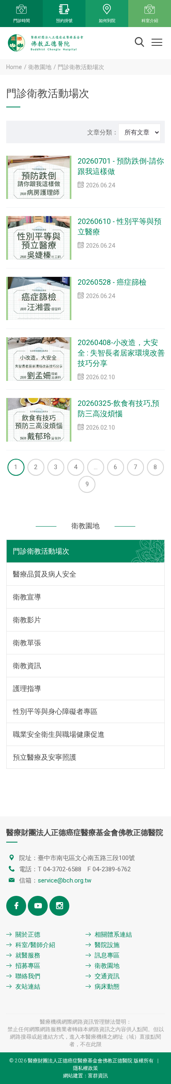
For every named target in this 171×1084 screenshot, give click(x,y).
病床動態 (107, 986)
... (96, 467)
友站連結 (27, 986)
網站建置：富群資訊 (85, 1076)
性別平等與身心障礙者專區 (55, 711)
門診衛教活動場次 (41, 551)
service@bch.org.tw (64, 880)
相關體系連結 (113, 934)
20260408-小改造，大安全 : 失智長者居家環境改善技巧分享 (121, 353)
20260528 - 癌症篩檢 (112, 282)
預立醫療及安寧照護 (44, 757)
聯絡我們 (27, 976)
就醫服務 (27, 955)
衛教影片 (27, 620)
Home (14, 67)
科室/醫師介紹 (35, 945)
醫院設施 (107, 945)
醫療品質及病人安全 (44, 574)
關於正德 (27, 934)
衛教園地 (39, 67)
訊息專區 (107, 955)
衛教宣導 (27, 597)
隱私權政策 (85, 1068)
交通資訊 (107, 976)
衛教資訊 (27, 665)
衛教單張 (27, 643)
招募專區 (27, 966)
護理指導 (27, 688)
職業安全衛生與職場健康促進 (59, 734)
